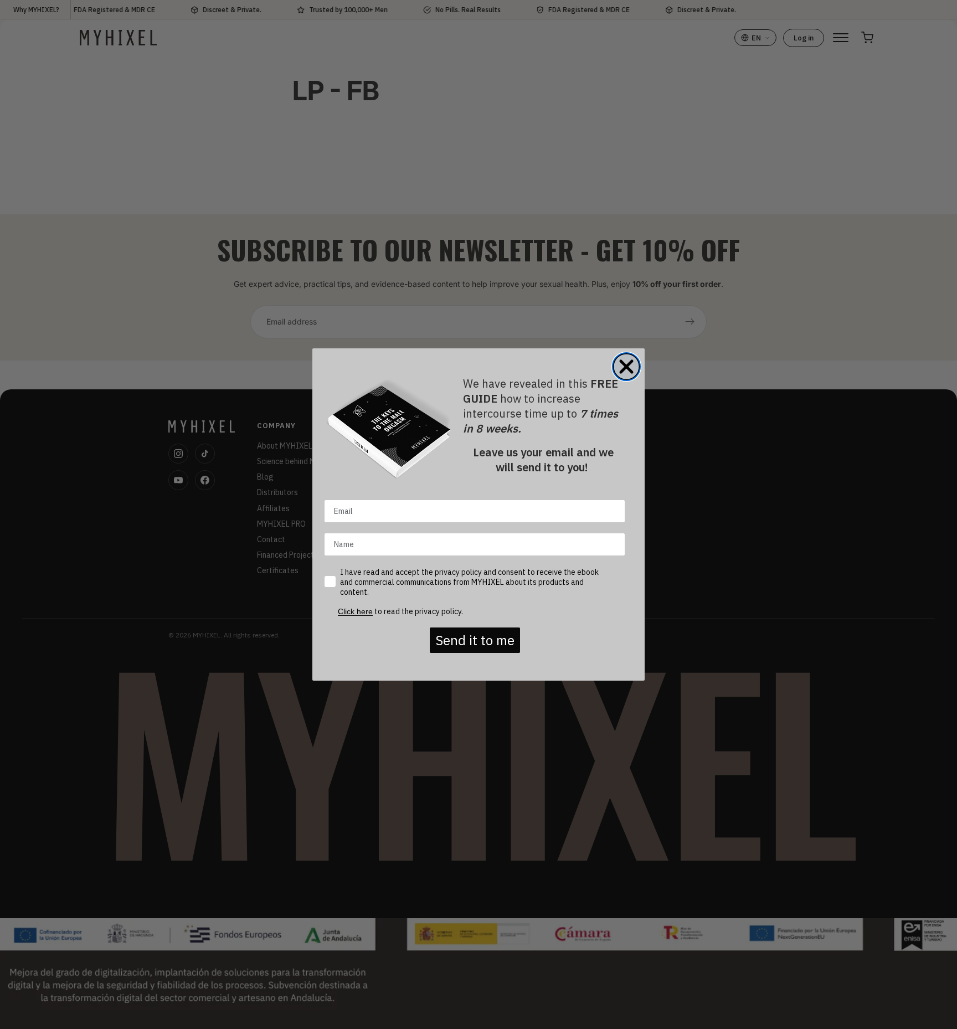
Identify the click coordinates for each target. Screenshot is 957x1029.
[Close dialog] (626, 366)
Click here (355, 611)
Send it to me (474, 640)
